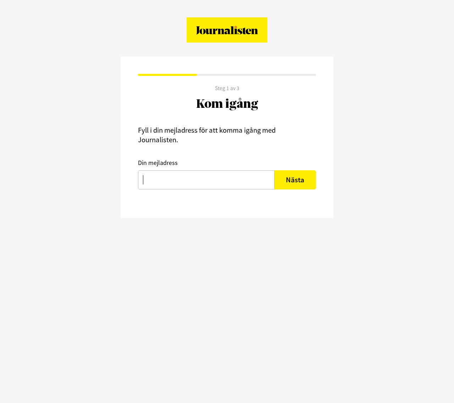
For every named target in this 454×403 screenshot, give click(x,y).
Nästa (295, 179)
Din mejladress (158, 163)
